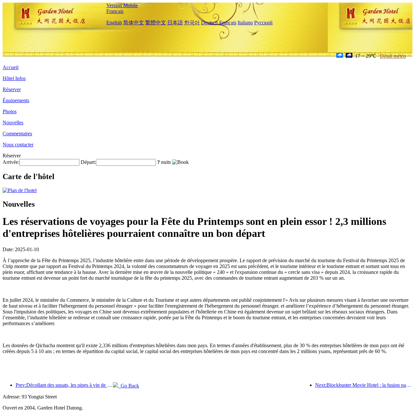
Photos (10, 111)
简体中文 (133, 22)
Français (115, 11)
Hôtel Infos (14, 78)
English (114, 22)
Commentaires (17, 133)
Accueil (10, 67)
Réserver (12, 89)
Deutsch (209, 22)
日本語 (175, 22)
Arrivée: (11, 162)
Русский (263, 22)
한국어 (192, 22)
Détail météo (393, 56)
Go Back (128, 385)
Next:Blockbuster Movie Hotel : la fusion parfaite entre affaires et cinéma (363, 385)
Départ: (88, 162)
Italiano (245, 22)
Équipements (16, 100)
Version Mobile (122, 5)
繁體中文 (155, 22)
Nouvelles (13, 122)
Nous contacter (18, 144)
